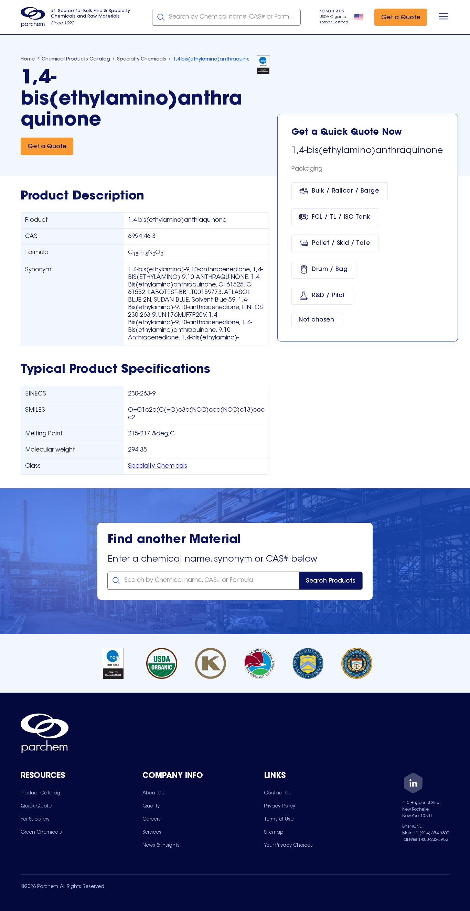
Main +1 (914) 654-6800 (425, 833)
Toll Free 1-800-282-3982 (425, 840)
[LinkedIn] (413, 784)
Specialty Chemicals (157, 466)
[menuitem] (40, 793)
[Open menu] (443, 17)
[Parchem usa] (33, 17)
